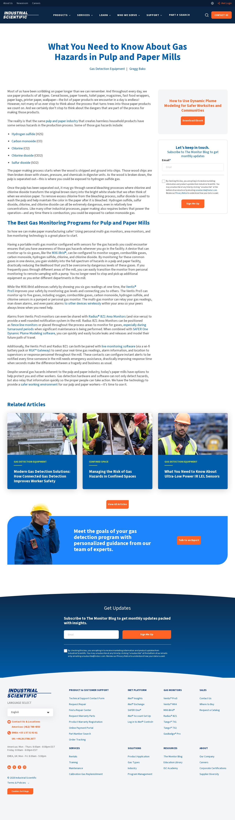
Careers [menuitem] (204, 762)
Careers (36, 3)
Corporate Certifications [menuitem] (213, 768)
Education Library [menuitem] (173, 762)
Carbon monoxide (24, 141)
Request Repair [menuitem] (77, 704)
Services (83, 15)
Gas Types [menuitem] (134, 762)
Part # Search (179, 15)
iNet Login (226, 3)
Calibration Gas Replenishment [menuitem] (86, 774)
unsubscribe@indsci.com (206, 190)
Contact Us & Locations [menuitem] (26, 722)
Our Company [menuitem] (207, 756)
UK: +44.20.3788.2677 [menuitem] (23, 739)
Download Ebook (192, 120)
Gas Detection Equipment (107, 69)
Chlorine (17, 148)
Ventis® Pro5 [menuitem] (170, 698)
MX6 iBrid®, (59, 253)
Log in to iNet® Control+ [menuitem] (140, 722)
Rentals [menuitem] (73, 756)
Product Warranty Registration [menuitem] (85, 722)
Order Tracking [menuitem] (77, 740)
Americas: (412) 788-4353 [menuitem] (26, 727)
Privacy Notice (181, 193)
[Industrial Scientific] (21, 15)
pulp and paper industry (62, 121)
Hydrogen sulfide (23, 134)
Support (153, 15)
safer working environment (39, 384)
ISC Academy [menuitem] (171, 768)
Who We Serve (127, 15)
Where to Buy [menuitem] (207, 704)
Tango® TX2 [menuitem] (170, 728)
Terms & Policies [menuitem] (16, 783)
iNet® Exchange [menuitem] (136, 704)
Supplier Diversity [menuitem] (209, 774)
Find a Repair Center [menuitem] (80, 710)
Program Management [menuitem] (140, 774)
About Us (7, 3)
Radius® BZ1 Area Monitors (107, 316)
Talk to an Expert (189, 540)
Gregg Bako (137, 69)
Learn (103, 15)
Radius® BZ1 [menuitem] (170, 716)
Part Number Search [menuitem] (80, 734)
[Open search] (207, 15)
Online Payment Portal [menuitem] (81, 728)
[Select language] (212, 3)
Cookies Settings (20, 791)
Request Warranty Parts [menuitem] (82, 716)
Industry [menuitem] (132, 768)
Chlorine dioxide (23, 155)
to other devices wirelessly (82, 303)
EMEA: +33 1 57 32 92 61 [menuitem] (24, 733)
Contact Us (221, 14)
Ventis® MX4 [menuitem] (170, 704)
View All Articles (117, 504)
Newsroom (22, 3)
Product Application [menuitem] (138, 756)
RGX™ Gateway (39, 350)
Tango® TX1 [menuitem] (170, 722)
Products (60, 15)
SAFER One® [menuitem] (134, 710)
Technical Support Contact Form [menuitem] (86, 698)
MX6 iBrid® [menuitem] (169, 710)
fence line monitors (24, 325)
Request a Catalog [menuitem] (210, 710)
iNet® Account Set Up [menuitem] (139, 716)
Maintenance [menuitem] (76, 768)
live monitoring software (118, 346)
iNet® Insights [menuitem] (135, 698)
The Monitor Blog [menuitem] (173, 756)
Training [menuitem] (73, 762)
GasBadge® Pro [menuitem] (172, 734)
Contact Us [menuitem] (206, 698)
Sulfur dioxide (21, 162)
